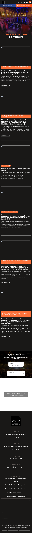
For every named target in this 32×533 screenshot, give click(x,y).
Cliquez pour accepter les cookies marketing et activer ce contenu (16, 394)
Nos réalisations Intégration (16, 485)
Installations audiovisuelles (16, 478)
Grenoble (24, 506)
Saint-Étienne (17, 512)
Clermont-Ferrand (5, 506)
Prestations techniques (16, 492)
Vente (16, 481)
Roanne (11, 512)
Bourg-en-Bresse (15, 500)
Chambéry (28, 500)
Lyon (30, 506)
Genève (18, 506)
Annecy (3, 500)
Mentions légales (13, 529)
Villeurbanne (4, 518)
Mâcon (3, 512)
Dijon (13, 506)
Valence (24, 512)
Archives (4, 529)
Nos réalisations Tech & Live (16, 489)
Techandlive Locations (16, 496)
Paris (7, 512)
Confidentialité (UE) (24, 529)
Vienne (29, 512)
